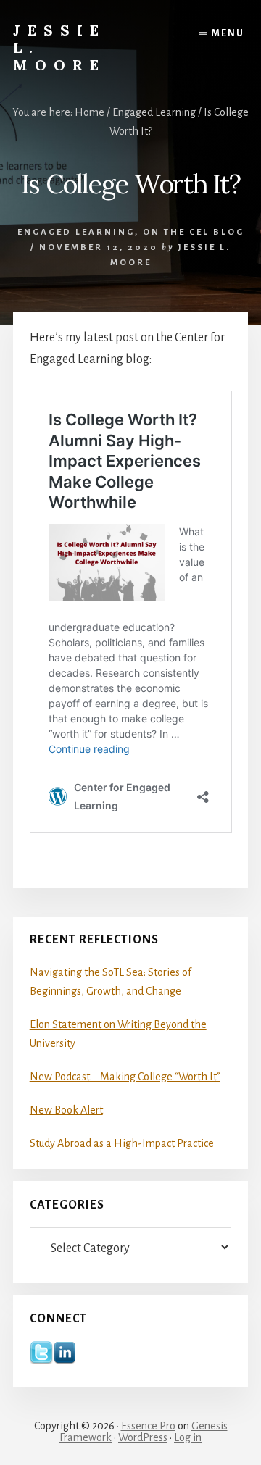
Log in (188, 1437)
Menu (228, 33)
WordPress (142, 1437)
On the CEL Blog (193, 232)
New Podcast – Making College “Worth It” (125, 1076)
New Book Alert (66, 1110)
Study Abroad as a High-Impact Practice (122, 1143)
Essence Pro (148, 1426)
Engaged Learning (76, 232)
